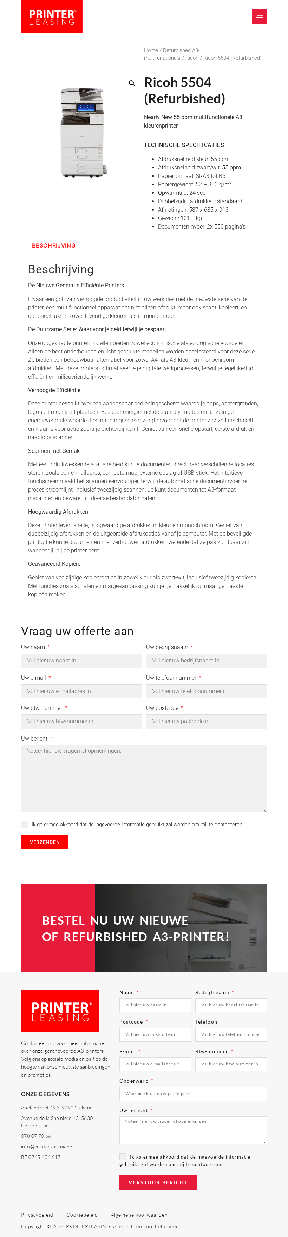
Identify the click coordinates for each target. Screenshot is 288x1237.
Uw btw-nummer (42, 708)
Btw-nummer (212, 1051)
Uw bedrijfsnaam (168, 647)
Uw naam (33, 647)
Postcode (132, 1022)
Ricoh (191, 58)
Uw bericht (35, 739)
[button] (259, 16)
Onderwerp (134, 1081)
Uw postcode (163, 708)
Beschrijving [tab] (54, 245)
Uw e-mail (34, 678)
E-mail (128, 1051)
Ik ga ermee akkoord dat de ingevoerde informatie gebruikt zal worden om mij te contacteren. (138, 824)
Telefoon (206, 1022)
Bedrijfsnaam (213, 992)
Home (151, 50)
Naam (127, 992)
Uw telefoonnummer (172, 678)
